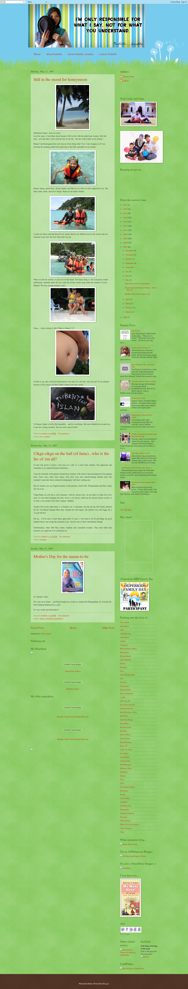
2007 (125, 247)
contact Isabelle (108, 54)
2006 (125, 317)
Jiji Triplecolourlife (127, 704)
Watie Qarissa (125, 820)
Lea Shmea (124, 753)
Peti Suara (124, 790)
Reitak (122, 794)
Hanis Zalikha (125, 689)
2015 (125, 213)
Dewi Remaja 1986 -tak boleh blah (143, 365)
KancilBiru (124, 723)
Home (37, 54)
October (129, 259)
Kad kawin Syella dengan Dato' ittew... (143, 483)
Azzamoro (124, 645)
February (129, 307)
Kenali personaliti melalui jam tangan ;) (137, 467)
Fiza (121, 678)
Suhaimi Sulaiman (127, 813)
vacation (47, 436)
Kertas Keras (125, 738)
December (130, 250)
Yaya (122, 832)
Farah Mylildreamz (127, 674)
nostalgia (42, 539)
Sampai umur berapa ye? (141, 347)
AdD (122, 630)
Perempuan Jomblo (127, 787)
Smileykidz (124, 809)
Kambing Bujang (126, 719)
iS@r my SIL (125, 701)
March (128, 303)
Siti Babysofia (125, 805)
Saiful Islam (125, 798)
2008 (125, 242)
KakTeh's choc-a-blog (128, 712)
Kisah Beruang (125, 742)
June (127, 275)
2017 (125, 205)
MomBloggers (125, 764)
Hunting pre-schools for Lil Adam (142, 416)
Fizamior (123, 682)
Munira (123, 775)
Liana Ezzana (125, 760)
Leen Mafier (124, 757)
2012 (125, 226)
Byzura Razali (125, 656)
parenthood (58, 618)
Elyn (122, 671)
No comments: (64, 433)
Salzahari (123, 802)
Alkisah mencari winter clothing (144, 381)
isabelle (126, 81)
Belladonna (124, 652)
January (129, 312)
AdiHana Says (125, 633)
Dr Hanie (123, 667)
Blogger (106, 983)
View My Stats (125, 509)
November (130, 254)
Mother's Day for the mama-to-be (61, 556)
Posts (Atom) (46, 633)
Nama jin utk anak (138, 398)
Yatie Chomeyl (126, 828)
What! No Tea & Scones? (129, 824)
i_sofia (122, 697)
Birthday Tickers (72, 689)
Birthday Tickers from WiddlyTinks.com (72, 716)
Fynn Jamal (124, 686)
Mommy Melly (126, 768)
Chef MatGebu (125, 659)
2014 (125, 217)
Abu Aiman (124, 622)
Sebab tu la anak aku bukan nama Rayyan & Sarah (144, 435)
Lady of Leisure (126, 749)
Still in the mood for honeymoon (60, 79)
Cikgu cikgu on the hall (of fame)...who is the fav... (140, 288)
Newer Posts (37, 627)
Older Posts (108, 627)
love (41, 436)
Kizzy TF (123, 746)
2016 (125, 209)
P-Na (122, 783)
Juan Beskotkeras (126, 708)
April (128, 299)
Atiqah (122, 641)
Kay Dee (123, 731)
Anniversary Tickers (73, 671)
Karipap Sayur (125, 727)
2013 (125, 221)
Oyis (122, 779)
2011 (125, 230)
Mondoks (123, 772)
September (130, 263)
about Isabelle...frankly (81, 54)
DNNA (123, 663)
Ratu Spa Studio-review (141, 453)
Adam (41, 618)
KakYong (123, 716)
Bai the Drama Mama (128, 648)
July (127, 271)
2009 (125, 238)
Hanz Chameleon (126, 693)
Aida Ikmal (124, 637)
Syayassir (123, 817)
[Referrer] (145, 956)
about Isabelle (54, 54)
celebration (49, 618)
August (128, 267)
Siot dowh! (136, 330)
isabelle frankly (129, 76)
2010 (125, 234)
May (127, 280)
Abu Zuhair (124, 626)
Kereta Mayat (125, 734)
